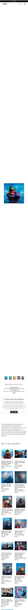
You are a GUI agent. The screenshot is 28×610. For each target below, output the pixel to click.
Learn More (14, 412)
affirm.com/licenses (14, 409)
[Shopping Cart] (22, 4)
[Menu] (24, 4)
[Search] (19, 4)
